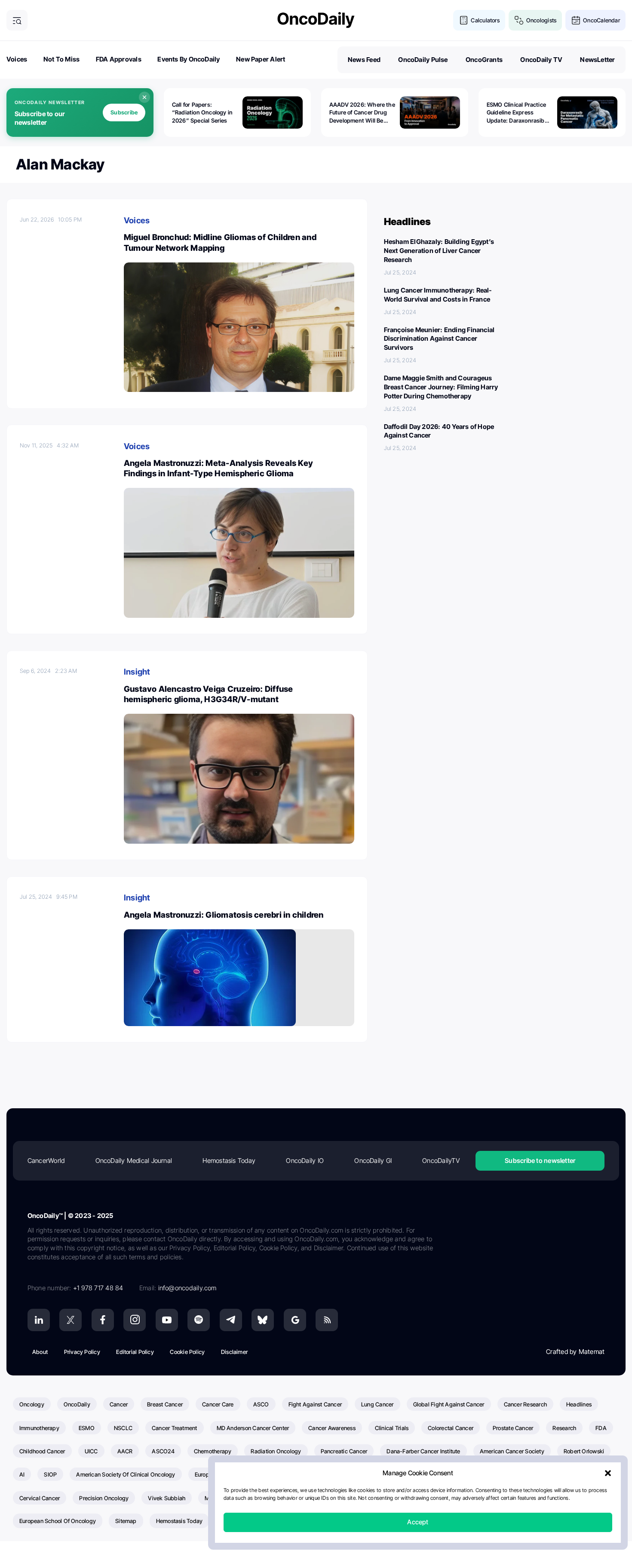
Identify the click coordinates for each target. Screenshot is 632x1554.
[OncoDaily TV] (167, 1320)
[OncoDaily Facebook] (103, 1320)
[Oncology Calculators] (464, 20)
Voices (16, 59)
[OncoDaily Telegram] (231, 1320)
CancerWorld (46, 1160)
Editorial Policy (135, 1351)
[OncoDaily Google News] (295, 1320)
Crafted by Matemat (575, 1351)
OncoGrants (484, 60)
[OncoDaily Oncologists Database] (519, 20)
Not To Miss (61, 59)
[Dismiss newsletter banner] (144, 97)
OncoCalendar (601, 20)
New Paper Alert (260, 59)
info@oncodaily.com (187, 1288)
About (40, 1351)
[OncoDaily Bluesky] (263, 1320)
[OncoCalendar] (576, 20)
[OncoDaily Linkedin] (39, 1320)
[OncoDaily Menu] (17, 20)
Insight (137, 672)
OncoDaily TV (541, 60)
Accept (417, 1522)
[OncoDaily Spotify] (198, 1320)
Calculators (485, 20)
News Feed (364, 60)
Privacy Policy (82, 1351)
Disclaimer (234, 1351)
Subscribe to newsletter (540, 1160)
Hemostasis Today (228, 1160)
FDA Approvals (118, 59)
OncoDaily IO (305, 1160)
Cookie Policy (187, 1351)
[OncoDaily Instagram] (134, 1320)
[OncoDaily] (316, 20)
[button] (608, 1473)
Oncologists (541, 20)
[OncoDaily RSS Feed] (327, 1320)
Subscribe (124, 112)
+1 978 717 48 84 (98, 1288)
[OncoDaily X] (70, 1320)
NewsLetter (597, 60)
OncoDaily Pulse (423, 60)
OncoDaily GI (373, 1160)
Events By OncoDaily (188, 59)
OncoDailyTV (440, 1160)
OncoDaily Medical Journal (133, 1160)
